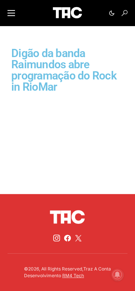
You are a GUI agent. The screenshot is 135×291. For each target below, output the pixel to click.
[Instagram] (56, 238)
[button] (11, 13)
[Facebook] (67, 238)
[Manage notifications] (117, 275)
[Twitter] (78, 238)
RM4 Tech (73, 275)
